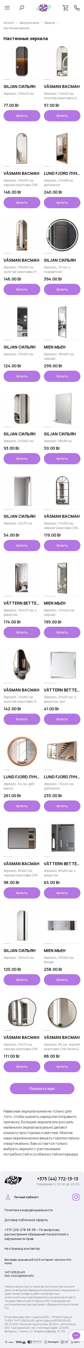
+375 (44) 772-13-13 (57, 1179)
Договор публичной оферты (26, 1220)
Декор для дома (29, 23)
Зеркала (49, 23)
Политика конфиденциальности (28, 1210)
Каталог (9, 23)
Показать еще (42, 1088)
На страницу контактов (21, 1248)
